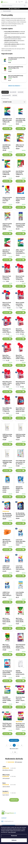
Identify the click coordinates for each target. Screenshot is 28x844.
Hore (15, 752)
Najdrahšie (20, 92)
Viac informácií (12, 832)
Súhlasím (14, 840)
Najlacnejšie (13, 92)
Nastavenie (14, 835)
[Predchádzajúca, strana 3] (10, 745)
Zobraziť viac (14, 799)
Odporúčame (5, 92)
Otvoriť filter (7, 102)
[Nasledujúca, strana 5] (18, 745)
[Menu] (26, 2)
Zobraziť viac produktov (14, 85)
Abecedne (14, 95)
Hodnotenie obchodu (14, 759)
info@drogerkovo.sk (8, 821)
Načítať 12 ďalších (14, 740)
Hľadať (24, 5)
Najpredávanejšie (6, 95)
